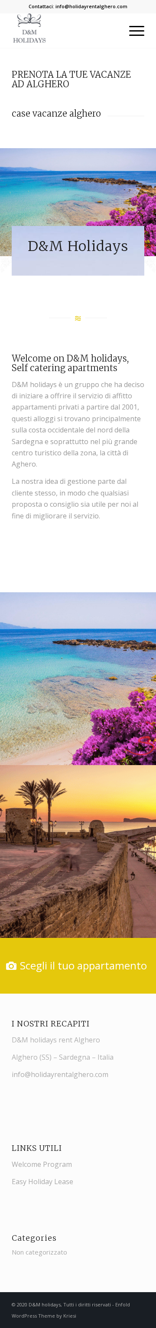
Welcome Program (42, 1164)
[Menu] (132, 30)
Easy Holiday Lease (42, 1181)
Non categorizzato (39, 1252)
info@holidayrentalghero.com (91, 6)
